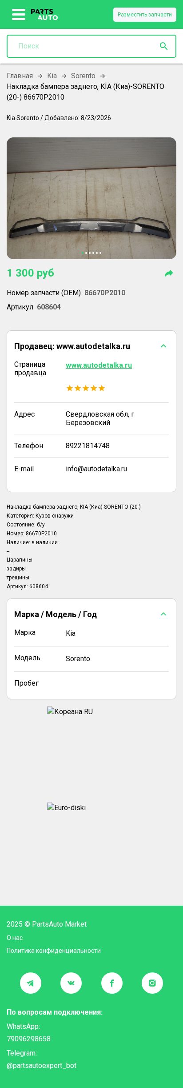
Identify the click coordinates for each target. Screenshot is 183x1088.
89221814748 (88, 446)
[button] (91, 346)
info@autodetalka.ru (96, 469)
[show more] (19, 15)
